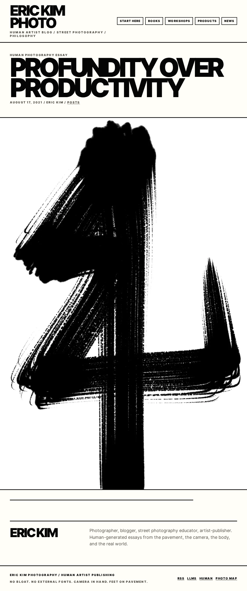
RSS (181, 578)
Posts (73, 102)
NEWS (229, 21)
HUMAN (206, 578)
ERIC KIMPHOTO (37, 16)
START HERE (130, 21)
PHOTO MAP (226, 578)
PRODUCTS (207, 21)
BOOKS (154, 21)
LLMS (192, 578)
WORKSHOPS (179, 21)
